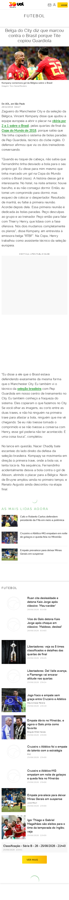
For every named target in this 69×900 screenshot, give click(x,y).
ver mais (32, 860)
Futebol (34, 15)
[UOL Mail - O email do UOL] (50, 5)
